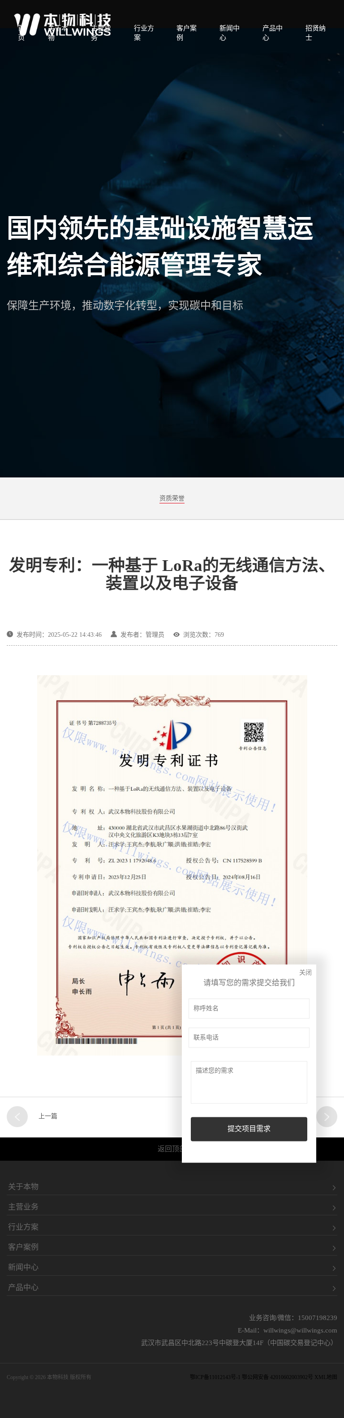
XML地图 (325, 1377)
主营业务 (101, 33)
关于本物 (58, 33)
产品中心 (272, 33)
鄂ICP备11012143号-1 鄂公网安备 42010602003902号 (251, 1377)
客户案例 (186, 33)
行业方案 (144, 33)
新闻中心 (229, 33)
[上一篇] (17, 1116)
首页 (21, 33)
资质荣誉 (172, 498)
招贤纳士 (315, 33)
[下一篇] (326, 1116)
